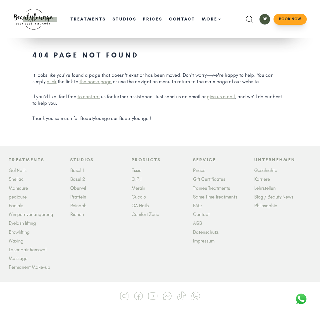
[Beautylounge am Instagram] (124, 296)
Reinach (78, 205)
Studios (124, 19)
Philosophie (265, 205)
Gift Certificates (209, 179)
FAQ (197, 205)
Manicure (18, 188)
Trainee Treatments (211, 188)
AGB (197, 223)
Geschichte (265, 170)
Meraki (138, 188)
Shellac (16, 179)
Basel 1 (77, 170)
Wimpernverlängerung (31, 214)
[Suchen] (249, 19)
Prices (152, 19)
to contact (89, 97)
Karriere (262, 179)
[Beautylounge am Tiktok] (181, 296)
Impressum (203, 241)
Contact (182, 19)
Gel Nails (17, 170)
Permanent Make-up (29, 267)
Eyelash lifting (22, 223)
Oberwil (78, 188)
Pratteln (78, 197)
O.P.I (137, 179)
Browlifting (19, 232)
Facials (16, 205)
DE (264, 19)
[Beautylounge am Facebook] (138, 296)
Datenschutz (205, 232)
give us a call (221, 97)
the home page (96, 81)
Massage (18, 258)
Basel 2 (77, 179)
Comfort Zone (145, 214)
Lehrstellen (265, 188)
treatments (88, 19)
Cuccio (139, 197)
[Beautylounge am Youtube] (153, 296)
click (51, 81)
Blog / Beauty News (273, 197)
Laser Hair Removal (27, 249)
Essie (137, 170)
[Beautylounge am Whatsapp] (195, 296)
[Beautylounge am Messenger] (167, 296)
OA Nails (140, 205)
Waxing (16, 241)
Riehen (77, 214)
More (209, 19)
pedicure (18, 197)
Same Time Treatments (215, 197)
